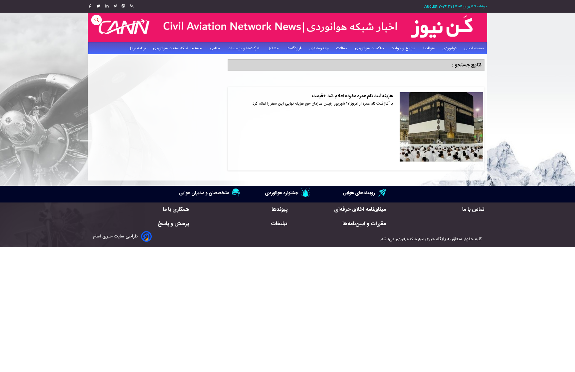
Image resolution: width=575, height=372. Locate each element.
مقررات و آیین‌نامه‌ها (364, 223)
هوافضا (429, 48)
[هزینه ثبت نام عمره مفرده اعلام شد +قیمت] (441, 128)
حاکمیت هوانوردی (369, 48)
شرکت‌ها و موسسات (244, 48)
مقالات (342, 48)
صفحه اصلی (474, 48)
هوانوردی (450, 48)
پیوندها (280, 209)
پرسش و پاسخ (173, 223)
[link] (131, 6)
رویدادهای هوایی (359, 193)
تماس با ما (473, 209)
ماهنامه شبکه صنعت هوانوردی (178, 48)
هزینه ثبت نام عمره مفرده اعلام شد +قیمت (352, 96)
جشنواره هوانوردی (281, 193)
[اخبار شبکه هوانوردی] (287, 27)
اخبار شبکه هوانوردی (410, 239)
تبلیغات (279, 223)
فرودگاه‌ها (294, 48)
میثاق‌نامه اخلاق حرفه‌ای (360, 209)
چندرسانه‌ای (319, 48)
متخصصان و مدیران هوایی (204, 193)
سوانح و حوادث (403, 48)
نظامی (215, 48)
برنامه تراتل (137, 48)
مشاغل (274, 48)
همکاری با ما (176, 209)
